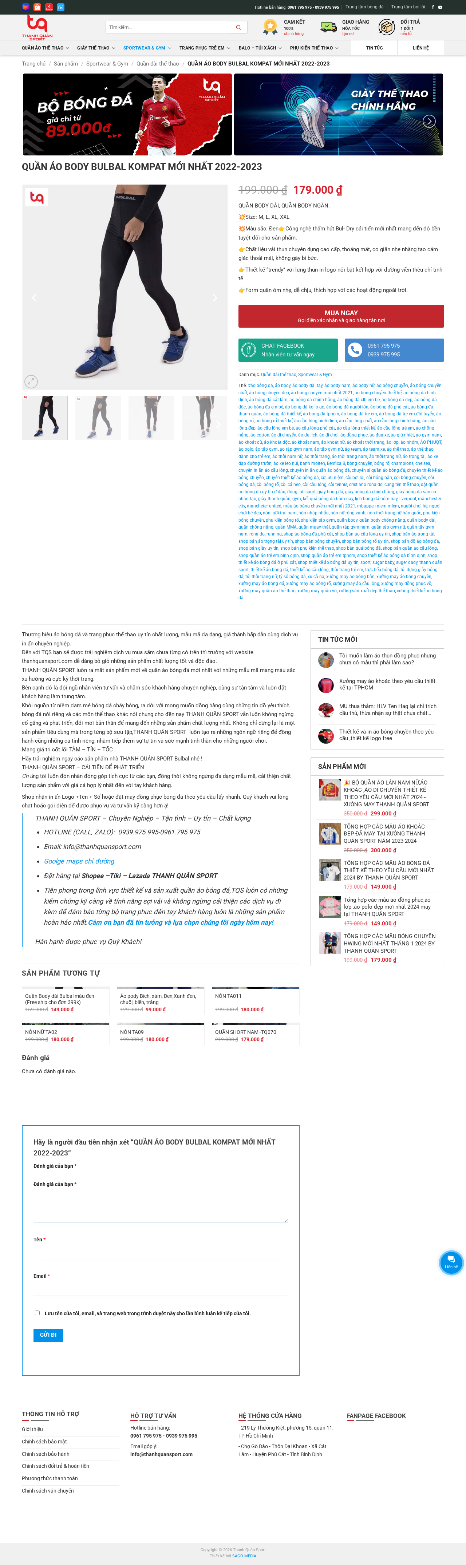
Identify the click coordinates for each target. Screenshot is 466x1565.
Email (41, 1276)
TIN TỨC (374, 48)
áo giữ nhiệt (402, 435)
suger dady (407, 562)
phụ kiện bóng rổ (282, 520)
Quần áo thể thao (42, 48)
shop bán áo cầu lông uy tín (362, 534)
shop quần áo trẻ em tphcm (328, 555)
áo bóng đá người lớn (347, 407)
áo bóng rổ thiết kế (274, 420)
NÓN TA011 (228, 996)
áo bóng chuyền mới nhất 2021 (322, 392)
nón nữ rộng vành (348, 512)
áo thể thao (398, 449)
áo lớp (392, 442)
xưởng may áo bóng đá (261, 583)
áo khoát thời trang (365, 442)
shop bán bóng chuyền (317, 541)
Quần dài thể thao (158, 63)
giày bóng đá (330, 491)
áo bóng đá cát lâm (268, 399)
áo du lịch (307, 435)
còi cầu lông (315, 484)
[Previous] (35, 297)
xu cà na (316, 576)
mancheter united (264, 506)
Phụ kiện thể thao (311, 48)
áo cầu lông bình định (315, 420)
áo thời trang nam (349, 456)
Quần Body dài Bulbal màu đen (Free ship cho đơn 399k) (59, 999)
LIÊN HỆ (421, 48)
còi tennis (337, 484)
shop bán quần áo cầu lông (410, 548)
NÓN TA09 (132, 1032)
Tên (39, 1239)
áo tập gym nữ (328, 449)
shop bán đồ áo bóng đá (415, 541)
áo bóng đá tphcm (321, 413)
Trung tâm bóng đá (364, 6)
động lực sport (301, 491)
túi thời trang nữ (261, 576)
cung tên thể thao (401, 484)
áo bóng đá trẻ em (359, 413)
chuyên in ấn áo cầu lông (263, 470)
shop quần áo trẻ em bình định (268, 555)
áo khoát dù (250, 442)
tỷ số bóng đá (292, 576)
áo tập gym (266, 449)
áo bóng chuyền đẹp (269, 392)
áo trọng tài (414, 456)
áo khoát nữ (333, 442)
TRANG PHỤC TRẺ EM (202, 48)
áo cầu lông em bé (275, 428)
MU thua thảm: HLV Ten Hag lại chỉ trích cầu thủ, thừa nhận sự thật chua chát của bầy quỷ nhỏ (388, 709)
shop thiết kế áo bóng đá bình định (391, 555)
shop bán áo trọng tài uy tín (265, 541)
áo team (353, 449)
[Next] (429, 121)
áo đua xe (379, 435)
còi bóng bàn (379, 477)
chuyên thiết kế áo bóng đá (292, 477)
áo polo (245, 449)
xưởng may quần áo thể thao (267, 590)
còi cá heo (291, 484)
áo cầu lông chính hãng (397, 420)
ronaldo (257, 534)
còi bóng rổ (268, 484)
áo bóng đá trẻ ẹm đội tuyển (406, 413)
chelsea (422, 463)
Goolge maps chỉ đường (79, 861)
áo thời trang (317, 456)
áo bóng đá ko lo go (304, 407)
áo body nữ (363, 385)
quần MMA (286, 527)
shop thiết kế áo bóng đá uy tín (328, 562)
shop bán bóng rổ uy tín (365, 541)
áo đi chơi (329, 435)
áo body (283, 385)
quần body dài (421, 520)
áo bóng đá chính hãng (312, 399)
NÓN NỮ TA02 (41, 1032)
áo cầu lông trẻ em (395, 428)
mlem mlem (387, 506)
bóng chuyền (359, 463)
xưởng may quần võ (317, 590)
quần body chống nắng (382, 520)
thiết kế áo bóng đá (269, 569)
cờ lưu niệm (332, 477)
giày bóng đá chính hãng (369, 491)
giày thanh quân (274, 498)
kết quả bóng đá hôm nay (328, 498)
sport (365, 562)
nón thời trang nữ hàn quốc (394, 512)
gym (296, 498)
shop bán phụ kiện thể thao (307, 548)
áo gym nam (428, 435)
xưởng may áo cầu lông (356, 583)
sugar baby (383, 562)
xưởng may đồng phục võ (406, 583)
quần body (347, 520)
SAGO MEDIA (244, 1556)
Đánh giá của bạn (54, 1166)
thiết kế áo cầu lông (309, 569)
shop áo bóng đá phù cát (308, 534)
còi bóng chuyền (410, 477)
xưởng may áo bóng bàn (350, 576)
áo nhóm (409, 442)
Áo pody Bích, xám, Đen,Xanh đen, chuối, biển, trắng (158, 999)
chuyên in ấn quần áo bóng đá (320, 470)
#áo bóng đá (260, 385)
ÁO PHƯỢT (430, 442)
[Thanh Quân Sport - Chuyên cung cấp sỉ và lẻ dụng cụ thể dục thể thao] (58, 27)
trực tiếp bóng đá (382, 569)
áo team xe (374, 449)
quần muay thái (314, 527)
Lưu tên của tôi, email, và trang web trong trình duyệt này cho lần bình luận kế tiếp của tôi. (148, 1313)
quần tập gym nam (351, 527)
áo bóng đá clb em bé (358, 399)
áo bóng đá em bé (265, 407)
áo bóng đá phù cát (389, 407)
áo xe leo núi (285, 463)
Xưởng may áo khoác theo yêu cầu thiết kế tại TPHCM (387, 684)
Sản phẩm (66, 63)
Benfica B (336, 463)
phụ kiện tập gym (318, 520)
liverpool (407, 498)
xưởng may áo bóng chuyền (403, 576)
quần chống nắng (255, 527)
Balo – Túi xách (257, 48)
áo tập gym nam (296, 449)
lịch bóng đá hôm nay (376, 498)
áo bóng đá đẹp (397, 399)
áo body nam (337, 385)
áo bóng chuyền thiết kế (378, 392)
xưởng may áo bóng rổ (308, 583)
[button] (31, 381)
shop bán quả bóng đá (358, 548)
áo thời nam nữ (287, 456)
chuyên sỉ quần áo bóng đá (378, 470)
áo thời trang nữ (385, 456)
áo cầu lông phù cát (315, 428)
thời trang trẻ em (347, 569)
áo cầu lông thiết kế (356, 428)
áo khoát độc (277, 442)
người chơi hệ (414, 506)
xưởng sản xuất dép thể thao (367, 590)
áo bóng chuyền (392, 385)
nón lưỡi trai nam (280, 512)
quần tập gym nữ (388, 527)
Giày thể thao (93, 48)
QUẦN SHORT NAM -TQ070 (245, 1032)
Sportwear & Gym (144, 48)
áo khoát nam (305, 442)
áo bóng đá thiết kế (282, 413)
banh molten (312, 463)
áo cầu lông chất (355, 420)
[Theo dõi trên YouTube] (440, 7)
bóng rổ (382, 463)
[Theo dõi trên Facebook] (433, 7)
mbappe (365, 506)
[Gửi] (238, 27)
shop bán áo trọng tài (413, 534)
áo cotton (259, 435)
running (274, 534)
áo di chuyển (283, 435)
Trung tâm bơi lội (408, 6)
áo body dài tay (307, 385)
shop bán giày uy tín (258, 548)
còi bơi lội (354, 477)
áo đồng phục (354, 435)
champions (402, 463)
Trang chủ (34, 63)
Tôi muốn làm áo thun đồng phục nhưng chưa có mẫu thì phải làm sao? (387, 658)
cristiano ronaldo (366, 484)
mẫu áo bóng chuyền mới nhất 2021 (319, 506)
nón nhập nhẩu (314, 512)
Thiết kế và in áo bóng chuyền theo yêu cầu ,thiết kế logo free (386, 735)
